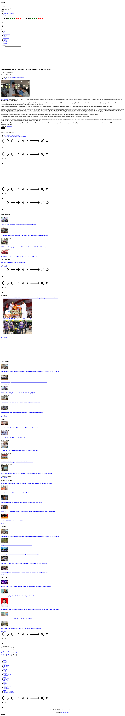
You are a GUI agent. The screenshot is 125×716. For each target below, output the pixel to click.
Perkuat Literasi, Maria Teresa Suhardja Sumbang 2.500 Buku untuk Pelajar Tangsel (22, 412)
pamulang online (65, 712)
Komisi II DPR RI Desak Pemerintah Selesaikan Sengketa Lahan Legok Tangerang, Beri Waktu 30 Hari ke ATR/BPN (30, 371)
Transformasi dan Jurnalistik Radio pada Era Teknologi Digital (16, 618)
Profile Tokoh (6, 678)
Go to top (3, 714)
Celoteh (5, 683)
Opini (4, 677)
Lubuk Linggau (7, 674)
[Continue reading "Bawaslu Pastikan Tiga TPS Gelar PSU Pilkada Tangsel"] (4, 435)
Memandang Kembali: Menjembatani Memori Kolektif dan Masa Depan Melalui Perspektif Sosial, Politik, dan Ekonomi (30, 609)
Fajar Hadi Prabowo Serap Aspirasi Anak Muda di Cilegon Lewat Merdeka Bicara (21, 628)
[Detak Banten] (22, 20)
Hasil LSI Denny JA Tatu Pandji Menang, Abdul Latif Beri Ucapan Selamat (19, 450)
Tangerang (5, 666)
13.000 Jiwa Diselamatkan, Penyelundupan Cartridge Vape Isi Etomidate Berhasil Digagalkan (24, 563)
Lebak (4, 664)
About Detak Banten (8, 691)
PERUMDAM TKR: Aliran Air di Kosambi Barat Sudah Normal (18, 318)
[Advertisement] (44, 57)
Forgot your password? (8, 14)
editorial (5, 684)
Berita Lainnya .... (5, 266)
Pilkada (5, 687)
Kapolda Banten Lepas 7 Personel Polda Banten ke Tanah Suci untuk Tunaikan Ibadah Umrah (24, 382)
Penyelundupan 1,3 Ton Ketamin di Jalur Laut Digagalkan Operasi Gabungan (20, 554)
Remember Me (5, 9)
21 (11, 654)
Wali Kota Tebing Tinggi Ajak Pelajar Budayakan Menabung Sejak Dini (18, 224)
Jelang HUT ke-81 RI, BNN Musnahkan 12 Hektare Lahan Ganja (17, 545)
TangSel (5, 667)
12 (6, 652)
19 (6, 654)
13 (8, 652)
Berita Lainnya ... (5, 337)
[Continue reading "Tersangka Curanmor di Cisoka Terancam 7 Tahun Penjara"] (4, 490)
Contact (5, 694)
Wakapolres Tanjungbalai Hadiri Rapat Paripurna (13, 262)
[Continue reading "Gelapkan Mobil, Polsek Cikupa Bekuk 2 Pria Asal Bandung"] (4, 518)
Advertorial (6, 688)
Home (4, 660)
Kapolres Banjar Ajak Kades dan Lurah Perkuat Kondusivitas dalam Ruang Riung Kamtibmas (24, 572)
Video (4, 690)
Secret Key (3, 8)
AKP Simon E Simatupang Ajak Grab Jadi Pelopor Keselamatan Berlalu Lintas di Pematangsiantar (25, 247)
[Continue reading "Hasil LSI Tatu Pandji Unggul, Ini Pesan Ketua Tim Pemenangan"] (4, 459)
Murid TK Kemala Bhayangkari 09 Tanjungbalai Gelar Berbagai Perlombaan (20, 256)
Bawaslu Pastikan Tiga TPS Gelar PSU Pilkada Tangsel (14, 437)
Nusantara (5, 675)
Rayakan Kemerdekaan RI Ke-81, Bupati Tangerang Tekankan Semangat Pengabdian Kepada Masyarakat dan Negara (30, 298)
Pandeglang (9, 126)
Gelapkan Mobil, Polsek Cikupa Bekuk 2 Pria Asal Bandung (15, 521)
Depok (5, 669)
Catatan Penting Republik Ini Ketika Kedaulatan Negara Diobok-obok (18, 596)
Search (3, 45)
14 (11, 652)
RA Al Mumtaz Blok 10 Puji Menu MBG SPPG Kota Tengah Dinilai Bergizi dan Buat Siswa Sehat (25, 235)
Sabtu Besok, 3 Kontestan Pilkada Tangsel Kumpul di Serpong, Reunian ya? (19, 427)
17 (1, 654)
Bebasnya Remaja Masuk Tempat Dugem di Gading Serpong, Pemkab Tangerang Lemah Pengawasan (26, 586)
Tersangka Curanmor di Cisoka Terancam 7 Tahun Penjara (15, 492)
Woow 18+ (6, 680)
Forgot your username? (8, 13)
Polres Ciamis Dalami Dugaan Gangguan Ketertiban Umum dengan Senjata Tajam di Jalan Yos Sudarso (26, 483)
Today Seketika (7, 686)
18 (3, 654)
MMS (4, 682)
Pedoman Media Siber (8, 692)
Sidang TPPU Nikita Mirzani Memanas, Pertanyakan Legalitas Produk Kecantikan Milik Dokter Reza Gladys (28, 511)
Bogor (4, 670)
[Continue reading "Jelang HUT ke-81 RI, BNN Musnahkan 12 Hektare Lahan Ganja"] (4, 542)
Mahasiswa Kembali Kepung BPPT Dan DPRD (14, 136)
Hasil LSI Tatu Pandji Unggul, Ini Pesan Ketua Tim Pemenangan (17, 462)
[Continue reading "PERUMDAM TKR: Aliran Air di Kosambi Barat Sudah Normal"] (17, 333)
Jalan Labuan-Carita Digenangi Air (11, 135)
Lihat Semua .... (4, 523)
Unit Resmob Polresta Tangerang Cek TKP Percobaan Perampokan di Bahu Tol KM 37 (22, 502)
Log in (2, 11)
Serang (5, 661)
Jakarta (5, 673)
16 (16, 652)
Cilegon (5, 662)
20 (8, 654)
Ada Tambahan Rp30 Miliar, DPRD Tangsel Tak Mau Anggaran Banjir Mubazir (21, 402)
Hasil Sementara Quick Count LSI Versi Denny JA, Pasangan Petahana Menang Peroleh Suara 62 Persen (27, 473)
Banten (5, 671)
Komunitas (5, 679)
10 (1, 652)
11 (3, 652)
